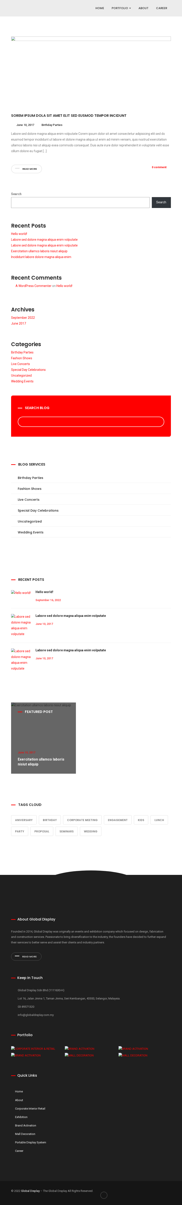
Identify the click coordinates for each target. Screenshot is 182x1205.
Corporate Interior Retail (30, 1108)
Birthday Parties (52, 125)
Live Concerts (20, 364)
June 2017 (18, 323)
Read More (29, 956)
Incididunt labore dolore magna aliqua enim (41, 257)
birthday (50, 820)
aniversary (24, 820)
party (19, 831)
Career (19, 1151)
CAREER (161, 8)
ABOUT (143, 8)
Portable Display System (30, 1142)
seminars (66, 831)
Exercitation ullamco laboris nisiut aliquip (39, 251)
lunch (159, 820)
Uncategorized (21, 375)
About (19, 1100)
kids (141, 820)
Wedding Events (22, 381)
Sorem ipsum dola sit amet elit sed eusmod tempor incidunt (69, 115)
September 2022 (23, 317)
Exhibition (21, 1117)
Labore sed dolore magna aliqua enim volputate (44, 239)
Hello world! (19, 234)
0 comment (159, 167)
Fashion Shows (21, 358)
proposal (41, 831)
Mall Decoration (25, 1134)
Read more (29, 169)
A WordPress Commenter (33, 286)
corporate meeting (82, 820)
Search (16, 194)
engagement (118, 820)
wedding (90, 831)
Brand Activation (25, 1125)
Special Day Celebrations (28, 369)
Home (99, 8)
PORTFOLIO (120, 8)
